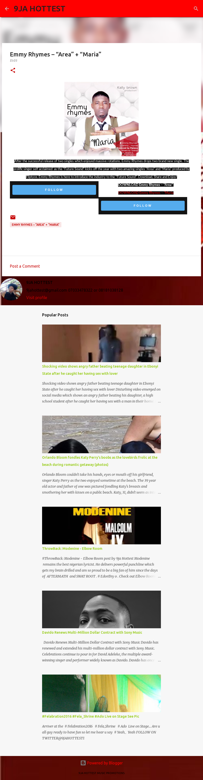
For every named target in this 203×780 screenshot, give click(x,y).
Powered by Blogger (104, 763)
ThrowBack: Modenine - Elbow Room (72, 549)
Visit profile (36, 297)
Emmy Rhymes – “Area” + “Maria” (35, 224)
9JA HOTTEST (39, 8)
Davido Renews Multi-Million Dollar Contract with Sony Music (92, 632)
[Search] (72, 9)
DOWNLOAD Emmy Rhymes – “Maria (146, 193)
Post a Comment (25, 266)
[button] (13, 70)
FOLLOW (54, 190)
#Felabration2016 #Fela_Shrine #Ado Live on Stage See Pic (90, 716)
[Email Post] (13, 219)
